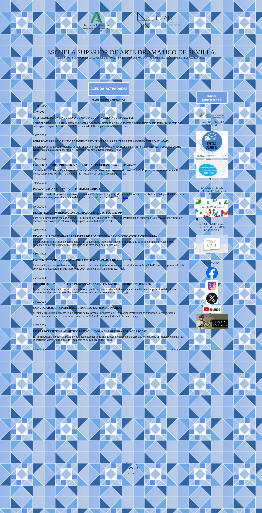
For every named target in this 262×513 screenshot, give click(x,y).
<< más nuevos (41, 349)
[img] (131, 18)
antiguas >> (177, 349)
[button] (131, 468)
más (126, 126)
